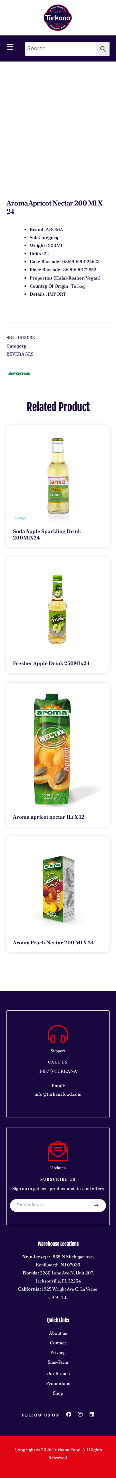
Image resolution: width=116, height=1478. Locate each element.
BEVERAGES (20, 354)
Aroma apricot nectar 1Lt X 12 (48, 817)
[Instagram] (80, 1414)
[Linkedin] (91, 1414)
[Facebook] (68, 1414)
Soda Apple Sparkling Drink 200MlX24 (47, 534)
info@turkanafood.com (58, 1094)
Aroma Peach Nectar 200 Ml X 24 (53, 942)
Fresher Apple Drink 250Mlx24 (51, 663)
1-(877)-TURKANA (58, 1071)
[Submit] (96, 1205)
